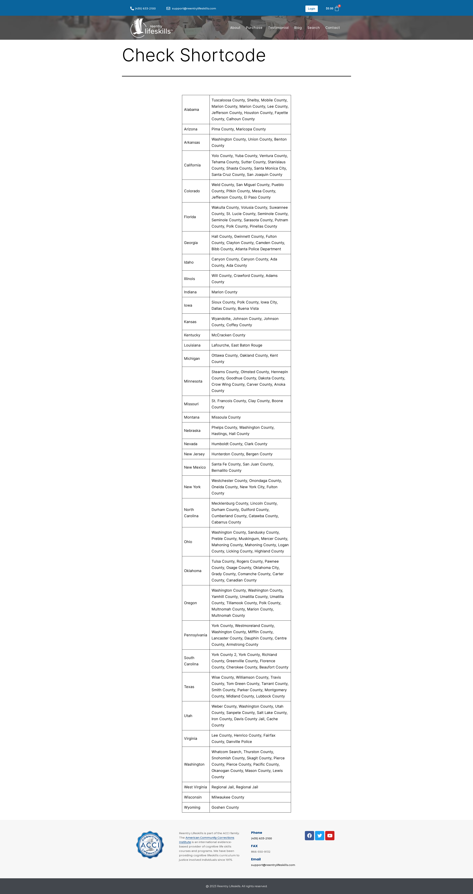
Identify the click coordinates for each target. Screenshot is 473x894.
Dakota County (271, 378)
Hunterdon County (228, 454)
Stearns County (225, 372)
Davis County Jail (249, 719)
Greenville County (242, 661)
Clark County (255, 444)
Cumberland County (229, 516)
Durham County (225, 509)
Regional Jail (223, 787)
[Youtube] (329, 835)
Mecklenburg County (230, 503)
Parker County (249, 690)
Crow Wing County (228, 384)
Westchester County (229, 480)
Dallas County (224, 308)
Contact (332, 27)
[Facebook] (309, 835)
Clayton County (239, 242)
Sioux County (223, 302)
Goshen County (225, 807)
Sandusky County (263, 532)
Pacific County (266, 764)
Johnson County (247, 318)
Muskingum (249, 538)
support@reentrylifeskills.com (273, 865)
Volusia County (254, 207)
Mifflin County (260, 632)
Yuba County (246, 155)
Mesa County (263, 191)
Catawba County (263, 516)
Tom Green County (242, 683)
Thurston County (258, 752)
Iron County (222, 719)
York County (222, 625)
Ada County (236, 265)
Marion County (224, 106)
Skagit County (259, 758)
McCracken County (228, 335)
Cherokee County (241, 667)
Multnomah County (228, 609)
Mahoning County (227, 545)
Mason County (257, 770)
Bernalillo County (226, 470)
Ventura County (273, 155)
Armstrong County (242, 644)
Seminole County (272, 213)
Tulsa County (223, 561)
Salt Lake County (272, 712)
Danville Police (239, 741)
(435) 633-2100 (261, 838)
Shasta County (239, 168)
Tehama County (225, 162)
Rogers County (250, 561)
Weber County (224, 706)
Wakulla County (225, 207)
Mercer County (274, 538)
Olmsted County (255, 372)
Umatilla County (254, 596)
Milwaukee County (228, 797)
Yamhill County (225, 596)
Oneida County (225, 487)
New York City (252, 487)
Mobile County (274, 100)
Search (313, 27)
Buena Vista (248, 308)
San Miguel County (252, 184)
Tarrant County (274, 683)
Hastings (219, 433)
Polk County (237, 226)
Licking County (239, 551)
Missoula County (226, 417)
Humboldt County (227, 444)
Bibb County (222, 249)
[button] (311, 9)
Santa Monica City (270, 168)
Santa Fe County (226, 464)
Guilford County (254, 509)
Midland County (240, 696)
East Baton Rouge (246, 345)
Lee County (277, 106)
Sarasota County (258, 220)
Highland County (269, 551)
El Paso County (257, 197)
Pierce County (238, 764)
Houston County (258, 112)
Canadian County (241, 580)
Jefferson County (227, 112)
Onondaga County (265, 480)
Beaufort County (273, 667)
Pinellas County (263, 226)
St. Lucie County (240, 213)
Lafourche (220, 345)
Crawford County (248, 275)
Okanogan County (227, 770)
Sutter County (253, 162)
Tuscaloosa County (228, 100)
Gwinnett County (249, 236)
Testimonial (278, 27)
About (235, 27)
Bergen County (259, 454)
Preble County (224, 538)
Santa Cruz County (228, 174)
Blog (298, 27)
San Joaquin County (264, 174)
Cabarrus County (226, 522)
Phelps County (224, 427)
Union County (260, 139)
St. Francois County (229, 401)
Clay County (259, 401)
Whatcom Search (226, 752)
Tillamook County (241, 603)
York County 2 (224, 654)
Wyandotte (221, 318)
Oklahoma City (266, 567)
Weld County (223, 184)
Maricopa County (251, 129)
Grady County (224, 574)
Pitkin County (238, 191)
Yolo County (222, 155)
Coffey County (239, 325)
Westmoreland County (254, 625)
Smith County (223, 690)
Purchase (254, 27)
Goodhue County (241, 378)
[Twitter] (319, 835)
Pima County (223, 129)
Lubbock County (270, 696)
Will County (222, 275)
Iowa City (269, 302)
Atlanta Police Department (258, 249)
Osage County (238, 567)
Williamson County (252, 677)
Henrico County (247, 735)
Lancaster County (227, 638)
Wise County (223, 677)
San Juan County (258, 464)
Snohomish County (228, 758)
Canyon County (225, 259)
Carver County (259, 384)
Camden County (270, 242)
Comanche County (254, 574)
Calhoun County (240, 119)
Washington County (229, 139)
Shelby (253, 100)
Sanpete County (240, 712)
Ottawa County (225, 355)
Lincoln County (263, 503)
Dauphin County (258, 638)
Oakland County (254, 355)
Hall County (222, 236)
